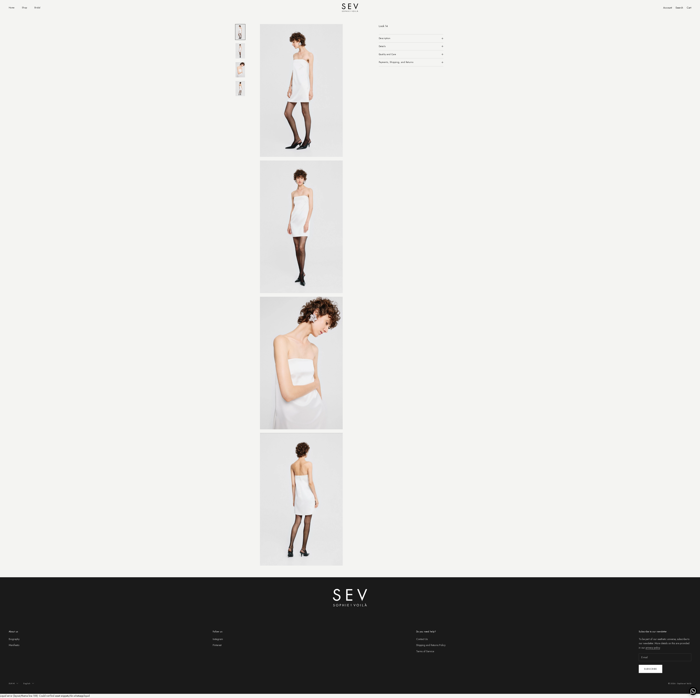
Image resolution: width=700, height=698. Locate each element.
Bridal (37, 7)
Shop (24, 7)
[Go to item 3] (240, 70)
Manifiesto (14, 645)
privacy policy (653, 647)
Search (679, 7)
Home (12, 7)
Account (667, 7)
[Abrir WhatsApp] (693, 691)
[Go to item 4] (240, 88)
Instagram (218, 639)
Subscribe (650, 669)
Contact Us (422, 639)
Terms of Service (425, 651)
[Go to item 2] (240, 51)
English (26, 683)
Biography (14, 639)
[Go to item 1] (240, 32)
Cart (689, 7)
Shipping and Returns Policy (431, 645)
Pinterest (217, 645)
